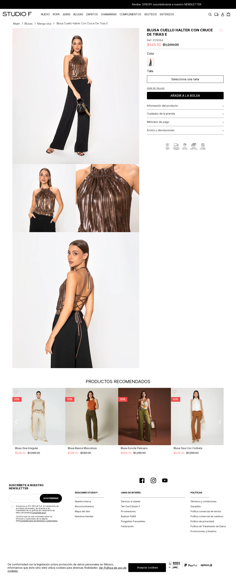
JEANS (66, 14)
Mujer (16, 23)
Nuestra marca (83, 501)
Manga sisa (44, 23)
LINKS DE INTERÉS (131, 492)
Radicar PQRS (128, 516)
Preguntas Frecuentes (133, 521)
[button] (156, 88)
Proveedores (128, 511)
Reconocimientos (84, 506)
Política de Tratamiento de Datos (208, 526)
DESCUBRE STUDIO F (86, 492)
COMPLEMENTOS (130, 14)
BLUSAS (78, 14)
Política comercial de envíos (205, 511)
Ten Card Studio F (130, 506)
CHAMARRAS (109, 14)
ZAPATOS (92, 14)
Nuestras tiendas (84, 516)
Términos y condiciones (203, 501)
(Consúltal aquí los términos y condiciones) (39, 521)
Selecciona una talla (185, 79)
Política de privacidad (202, 521)
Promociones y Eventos (203, 531)
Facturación (127, 526)
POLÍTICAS (196, 492)
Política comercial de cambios (206, 516)
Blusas (29, 23)
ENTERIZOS (167, 14)
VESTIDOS (150, 14)
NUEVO (45, 14)
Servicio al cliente (130, 501)
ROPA (56, 14)
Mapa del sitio (82, 511)
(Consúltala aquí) (38, 512)
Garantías (195, 506)
